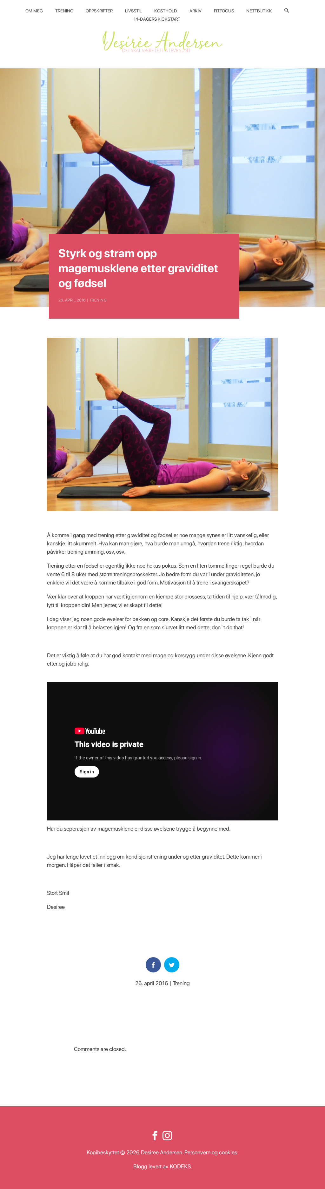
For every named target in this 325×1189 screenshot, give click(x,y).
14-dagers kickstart (157, 19)
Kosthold (165, 10)
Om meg (34, 10)
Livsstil (133, 10)
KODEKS (180, 1166)
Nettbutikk (259, 10)
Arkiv (195, 10)
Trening (64, 10)
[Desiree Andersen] (162, 38)
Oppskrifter (99, 10)
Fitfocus (224, 10)
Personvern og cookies (210, 1152)
